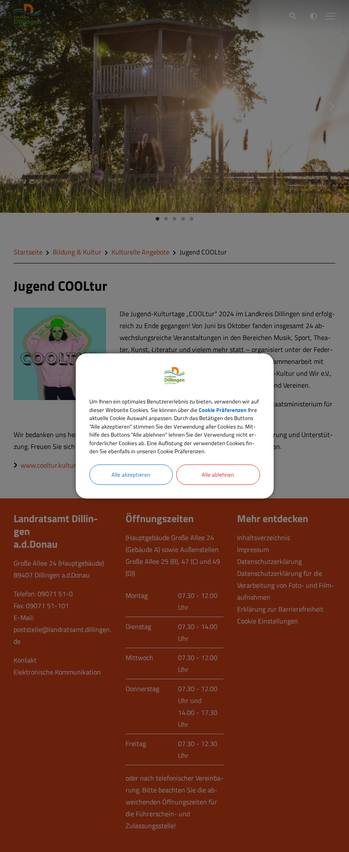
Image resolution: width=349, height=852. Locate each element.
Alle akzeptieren (131, 474)
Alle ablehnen (218, 474)
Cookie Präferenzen (222, 410)
